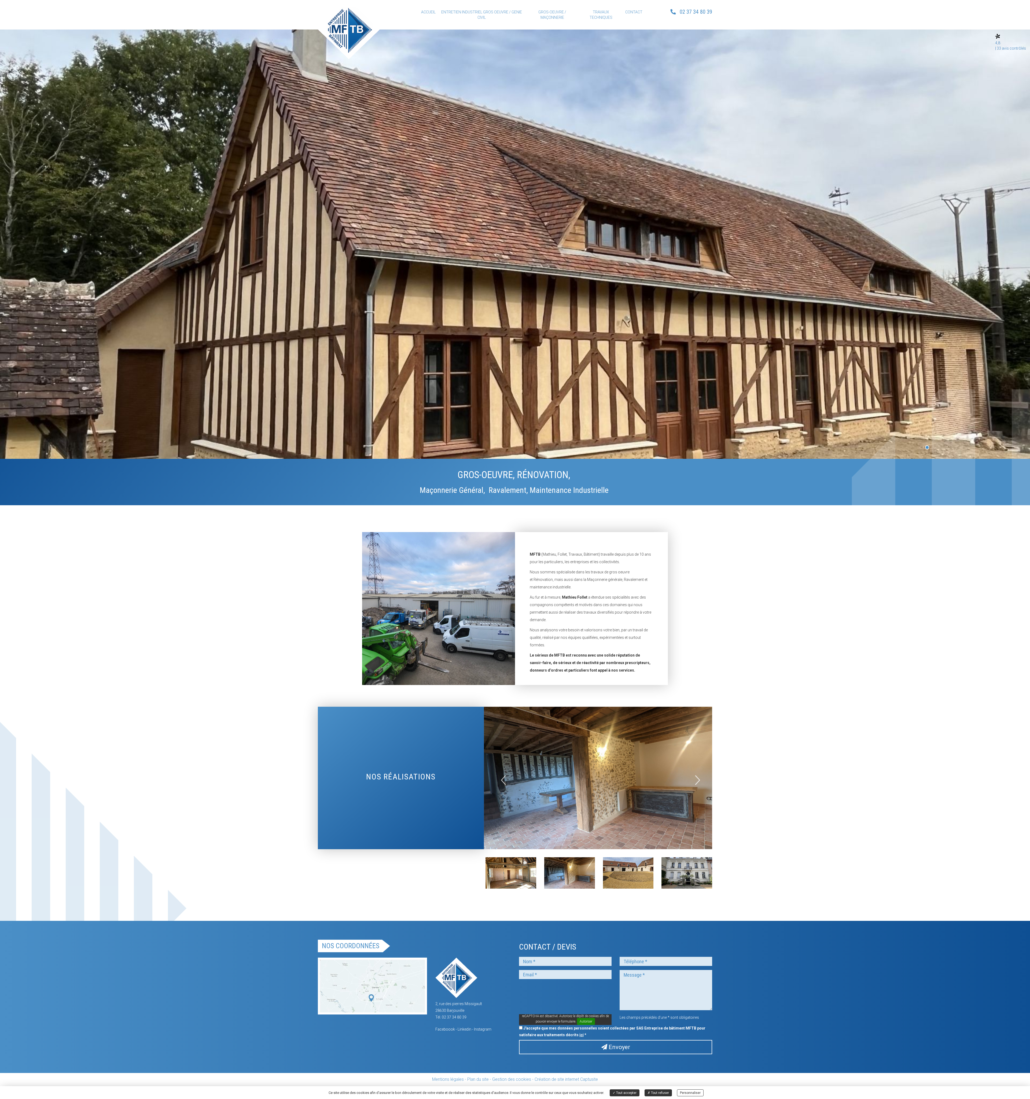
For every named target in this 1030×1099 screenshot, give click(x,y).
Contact (633, 12)
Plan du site (478, 1079)
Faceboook (445, 1029)
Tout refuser (659, 1093)
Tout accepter (626, 1093)
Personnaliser (690, 1093)
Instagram (482, 1029)
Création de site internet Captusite (566, 1079)
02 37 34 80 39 (696, 11)
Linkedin (464, 1029)
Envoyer (618, 1047)
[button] (501, 778)
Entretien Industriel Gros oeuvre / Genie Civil (481, 15)
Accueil (428, 12)
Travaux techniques (601, 15)
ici (581, 1035)
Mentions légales (448, 1079)
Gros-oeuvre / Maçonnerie (552, 15)
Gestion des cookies (511, 1079)
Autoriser (586, 1021)
